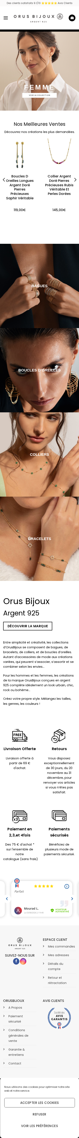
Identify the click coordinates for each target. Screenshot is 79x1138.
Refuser (39, 1114)
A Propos (15, 1007)
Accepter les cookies (39, 1102)
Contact (14, 1063)
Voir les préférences (39, 1126)
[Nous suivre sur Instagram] (23, 961)
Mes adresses (58, 955)
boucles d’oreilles (39, 370)
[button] (5, 18)
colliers (39, 454)
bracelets (39, 539)
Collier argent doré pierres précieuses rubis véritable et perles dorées (59, 185)
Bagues (39, 286)
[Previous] (4, 180)
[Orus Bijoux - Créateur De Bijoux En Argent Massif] (38, 18)
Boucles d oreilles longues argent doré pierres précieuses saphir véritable (20, 187)
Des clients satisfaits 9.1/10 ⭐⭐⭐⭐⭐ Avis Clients (39, 3)
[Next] (75, 180)
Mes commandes (61, 946)
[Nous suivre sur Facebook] (16, 961)
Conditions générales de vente (18, 1035)
